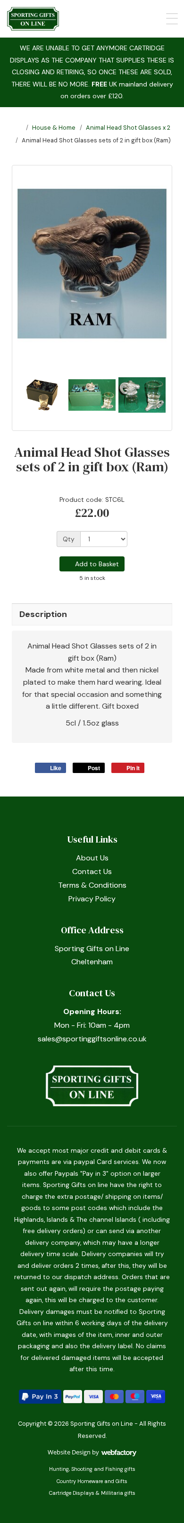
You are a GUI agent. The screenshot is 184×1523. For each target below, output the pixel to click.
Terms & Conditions (92, 885)
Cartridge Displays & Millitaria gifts (92, 1493)
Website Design (69, 1452)
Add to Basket (96, 564)
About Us (92, 858)
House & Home (53, 128)
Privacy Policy (92, 899)
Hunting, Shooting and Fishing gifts (92, 1469)
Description (43, 614)
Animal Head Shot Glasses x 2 (128, 128)
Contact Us (92, 871)
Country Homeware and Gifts (92, 1481)
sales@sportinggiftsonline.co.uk (92, 1039)
